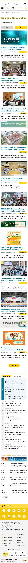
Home (2, 12)
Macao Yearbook (8, 540)
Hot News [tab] (6, 376)
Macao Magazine (8, 537)
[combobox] (8, 22)
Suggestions (20, 534)
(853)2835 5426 (19, 529)
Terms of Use (20, 545)
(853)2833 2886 (8, 529)
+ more (23, 497)
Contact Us (20, 537)
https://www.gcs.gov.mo (10, 526)
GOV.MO (6, 534)
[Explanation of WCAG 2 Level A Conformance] (25, 560)
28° (17, 4)
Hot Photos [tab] (17, 376)
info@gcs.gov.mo (8, 527)
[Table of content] (2, 8)
